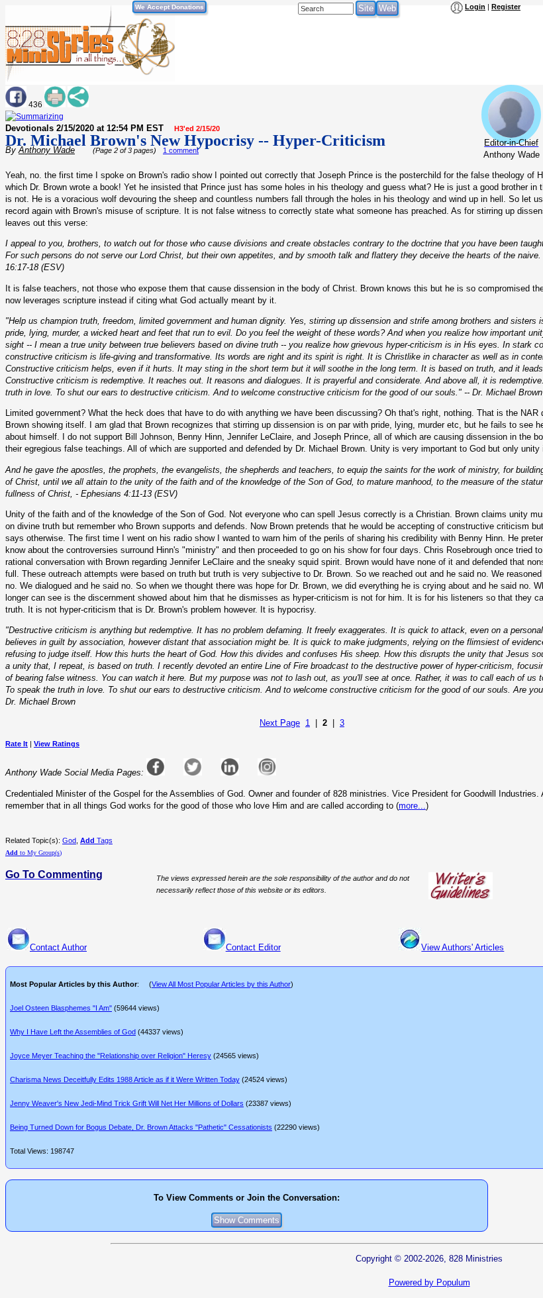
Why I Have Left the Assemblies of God (73, 1032)
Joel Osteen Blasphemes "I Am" (61, 1008)
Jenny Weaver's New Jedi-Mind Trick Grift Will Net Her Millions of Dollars (127, 1103)
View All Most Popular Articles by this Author (221, 984)
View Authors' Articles (462, 947)
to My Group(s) (33, 852)
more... (412, 806)
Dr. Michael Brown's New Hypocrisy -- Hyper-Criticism (195, 140)
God (69, 840)
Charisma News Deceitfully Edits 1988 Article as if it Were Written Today (125, 1079)
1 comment (181, 150)
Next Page (280, 723)
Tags (96, 840)
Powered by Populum (429, 1282)
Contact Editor (253, 947)
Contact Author (58, 947)
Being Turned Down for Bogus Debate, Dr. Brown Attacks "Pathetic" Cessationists (141, 1127)
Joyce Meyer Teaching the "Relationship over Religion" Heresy (110, 1056)
